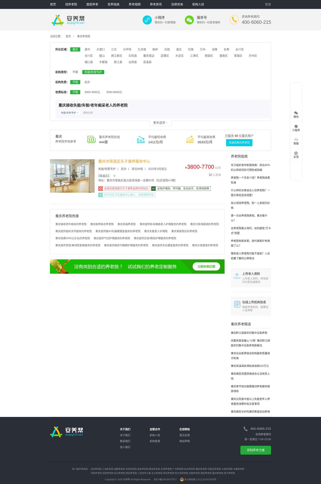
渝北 (179, 49)
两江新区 (116, 55)
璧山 (102, 55)
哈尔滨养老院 (181, 473)
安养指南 (113, 4)
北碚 (167, 49)
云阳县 (133, 62)
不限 (75, 72)
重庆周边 (148, 55)
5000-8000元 (114, 92)
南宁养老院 (229, 473)
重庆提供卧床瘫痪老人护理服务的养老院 (163, 224)
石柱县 (133, 55)
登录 (268, 4)
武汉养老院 (119, 473)
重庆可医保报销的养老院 (204, 224)
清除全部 (88, 112)
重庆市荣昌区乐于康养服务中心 (124, 161)
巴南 (191, 49)
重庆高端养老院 (126, 224)
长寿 (226, 49)
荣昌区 (238, 55)
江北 (114, 49)
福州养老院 (217, 473)
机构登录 (155, 441)
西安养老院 (131, 473)
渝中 (87, 49)
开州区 (253, 55)
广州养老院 (178, 469)
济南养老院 (96, 473)
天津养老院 (166, 469)
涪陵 (214, 49)
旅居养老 (92, 4)
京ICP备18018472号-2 (165, 479)
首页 (53, 4)
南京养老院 (142, 469)
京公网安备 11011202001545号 (200, 479)
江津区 (194, 55)
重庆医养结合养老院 (102, 224)
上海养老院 (107, 469)
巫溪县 (147, 62)
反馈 (296, 156)
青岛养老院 (154, 469)
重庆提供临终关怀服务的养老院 (73, 231)
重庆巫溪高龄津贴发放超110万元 (250, 365)
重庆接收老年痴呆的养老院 (71, 224)
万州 (202, 49)
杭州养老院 (189, 469)
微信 (296, 116)
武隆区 (165, 55)
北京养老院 (96, 469)
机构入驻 (198, 4)
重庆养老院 (83, 36)
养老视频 (135, 4)
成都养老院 (119, 469)
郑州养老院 (168, 473)
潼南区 (223, 55)
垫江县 (118, 62)
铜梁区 (209, 55)
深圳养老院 (131, 469)
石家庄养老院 (214, 469)
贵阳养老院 (206, 473)
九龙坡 (142, 49)
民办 (87, 82)
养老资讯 (156, 4)
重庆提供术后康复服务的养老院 (170, 245)
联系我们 (125, 441)
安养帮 (68, 20)
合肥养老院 (194, 473)
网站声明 (184, 441)
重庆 (75, 49)
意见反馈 (184, 435)
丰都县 (103, 62)
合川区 (89, 55)
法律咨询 (177, 4)
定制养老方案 (256, 450)
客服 (296, 143)
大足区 (179, 55)
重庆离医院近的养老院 (184, 231)
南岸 (155, 49)
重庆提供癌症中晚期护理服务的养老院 (126, 245)
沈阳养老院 (108, 473)
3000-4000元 (92, 92)
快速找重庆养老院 (239, 142)
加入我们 (125, 447)
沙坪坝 (127, 49)
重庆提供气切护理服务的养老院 (112, 238)
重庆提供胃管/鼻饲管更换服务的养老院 (77, 245)
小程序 (296, 130)
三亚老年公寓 (144, 473)
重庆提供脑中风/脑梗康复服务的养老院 (117, 231)
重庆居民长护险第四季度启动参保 (250, 411)
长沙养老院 (157, 473)
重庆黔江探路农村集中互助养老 (249, 332)
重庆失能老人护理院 (156, 231)
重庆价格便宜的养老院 (205, 245)
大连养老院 (227, 469)
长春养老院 (238, 469)
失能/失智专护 (93, 72)
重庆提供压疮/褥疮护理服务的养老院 (155, 238)
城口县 (89, 62)
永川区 (240, 49)
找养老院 (71, 4)
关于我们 (125, 435)
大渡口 (100, 49)
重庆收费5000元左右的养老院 (72, 238)
